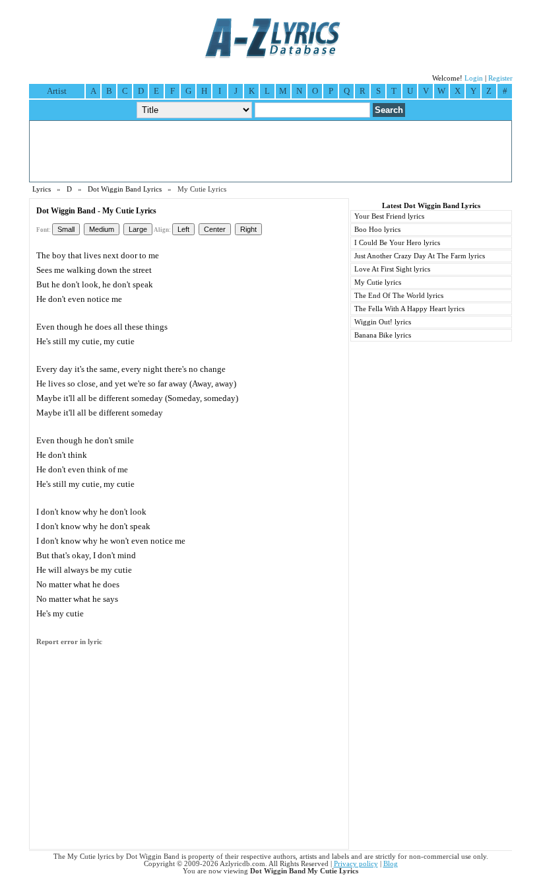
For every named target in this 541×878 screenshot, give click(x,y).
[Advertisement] (270, 151)
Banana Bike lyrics (382, 335)
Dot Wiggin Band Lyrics (125, 189)
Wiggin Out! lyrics (382, 322)
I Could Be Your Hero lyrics (397, 242)
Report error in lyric (69, 641)
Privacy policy (356, 863)
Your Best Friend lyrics (389, 216)
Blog (390, 863)
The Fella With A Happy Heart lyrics (409, 308)
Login (473, 78)
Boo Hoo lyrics (377, 229)
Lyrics (41, 189)
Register (500, 78)
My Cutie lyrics (377, 282)
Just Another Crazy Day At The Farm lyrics (419, 256)
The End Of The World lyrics (398, 295)
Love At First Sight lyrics (392, 269)
